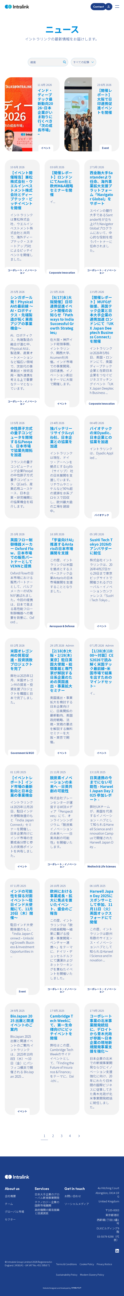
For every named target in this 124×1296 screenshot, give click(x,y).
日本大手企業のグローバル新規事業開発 (47, 1196)
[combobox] (48, 62)
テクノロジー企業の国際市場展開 (47, 1203)
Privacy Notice (104, 1264)
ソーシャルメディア (76, 1204)
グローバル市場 (14, 1211)
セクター (10, 1219)
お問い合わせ (72, 1196)
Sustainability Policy (66, 1274)
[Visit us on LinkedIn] (115, 1251)
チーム (9, 1204)
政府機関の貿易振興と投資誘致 (47, 1211)
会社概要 (10, 1196)
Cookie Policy (87, 1264)
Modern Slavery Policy (92, 1274)
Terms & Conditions (66, 1264)
